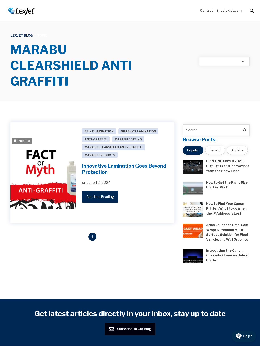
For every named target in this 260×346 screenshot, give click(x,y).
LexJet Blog (22, 35)
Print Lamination (99, 131)
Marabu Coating (128, 139)
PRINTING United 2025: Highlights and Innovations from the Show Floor (227, 166)
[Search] (245, 130)
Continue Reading (100, 197)
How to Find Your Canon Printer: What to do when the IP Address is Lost (226, 208)
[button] (244, 336)
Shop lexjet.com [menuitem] (229, 10)
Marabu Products (99, 155)
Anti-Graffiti (95, 139)
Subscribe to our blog (133, 329)
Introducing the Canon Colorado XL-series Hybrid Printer (227, 255)
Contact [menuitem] (206, 10)
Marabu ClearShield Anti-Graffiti (113, 147)
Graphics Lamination (138, 131)
